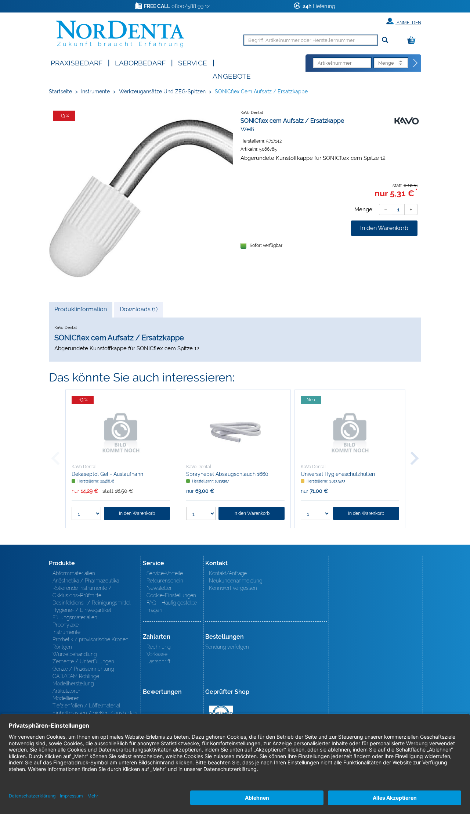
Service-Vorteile (165, 573)
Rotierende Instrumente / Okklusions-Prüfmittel (82, 591)
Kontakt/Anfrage (228, 573)
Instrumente (95, 91)
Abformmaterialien (74, 573)
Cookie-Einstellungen (171, 595)
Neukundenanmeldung (235, 581)
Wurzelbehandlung (75, 654)
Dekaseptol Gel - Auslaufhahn (107, 474)
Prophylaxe (66, 625)
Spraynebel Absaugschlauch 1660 (227, 474)
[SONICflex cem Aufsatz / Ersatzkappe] (141, 198)
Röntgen (62, 647)
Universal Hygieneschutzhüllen (338, 474)
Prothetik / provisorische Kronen (91, 639)
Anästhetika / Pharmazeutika (86, 581)
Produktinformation (80, 311)
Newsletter (159, 588)
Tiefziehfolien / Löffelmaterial (86, 706)
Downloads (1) (139, 309)
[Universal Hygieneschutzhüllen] (350, 432)
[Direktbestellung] (415, 63)
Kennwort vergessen (233, 588)
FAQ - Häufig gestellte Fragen (172, 606)
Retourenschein (165, 581)
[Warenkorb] (413, 41)
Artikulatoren (67, 691)
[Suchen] (385, 40)
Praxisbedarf (76, 62)
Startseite (60, 91)
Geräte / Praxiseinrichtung (83, 669)
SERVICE (192, 62)
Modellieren (66, 698)
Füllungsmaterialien (75, 617)
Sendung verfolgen (227, 647)
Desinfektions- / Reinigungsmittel (91, 603)
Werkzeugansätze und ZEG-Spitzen (162, 91)
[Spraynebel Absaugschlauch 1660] (235, 432)
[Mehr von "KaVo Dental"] (406, 120)
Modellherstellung (73, 683)
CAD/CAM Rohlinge (76, 676)
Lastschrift (158, 661)
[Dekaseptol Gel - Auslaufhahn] (121, 432)
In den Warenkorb (384, 228)
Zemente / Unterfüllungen (83, 661)
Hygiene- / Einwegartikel (82, 610)
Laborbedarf (140, 62)
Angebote (232, 75)
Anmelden (408, 22)
